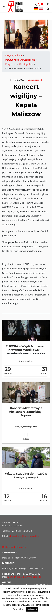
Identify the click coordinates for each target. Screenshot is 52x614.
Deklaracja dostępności (14, 547)
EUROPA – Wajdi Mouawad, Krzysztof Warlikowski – (26, 348)
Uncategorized (35, 80)
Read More (18, 609)
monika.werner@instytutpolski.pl (24, 577)
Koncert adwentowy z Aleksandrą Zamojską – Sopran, (26, 411)
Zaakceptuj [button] (32, 609)
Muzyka (18, 427)
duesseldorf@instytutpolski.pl (24, 536)
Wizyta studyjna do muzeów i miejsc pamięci (26, 475)
